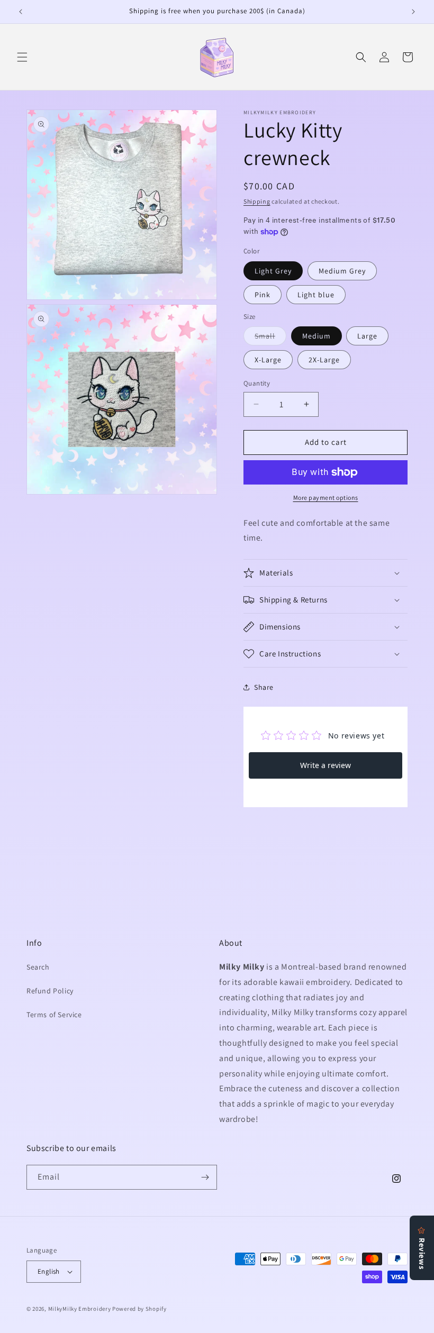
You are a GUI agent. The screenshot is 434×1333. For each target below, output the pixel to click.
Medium (316, 336)
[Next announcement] (413, 11)
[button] (22, 57)
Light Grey (273, 271)
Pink (262, 294)
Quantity (256, 383)
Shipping (256, 201)
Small (270, 338)
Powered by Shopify (139, 1308)
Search (38, 967)
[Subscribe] (204, 1177)
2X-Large (324, 359)
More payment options (325, 497)
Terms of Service (54, 1014)
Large (367, 336)
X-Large (268, 359)
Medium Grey (342, 271)
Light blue (315, 294)
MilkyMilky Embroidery (79, 1308)
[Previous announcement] (20, 11)
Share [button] (264, 687)
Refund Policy (50, 991)
